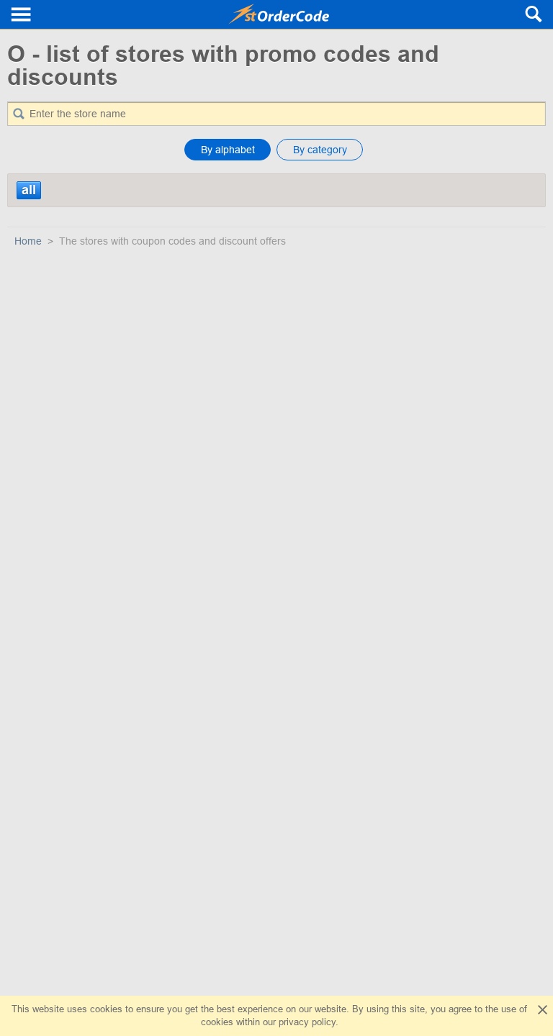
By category (320, 149)
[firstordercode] (279, 14)
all (29, 190)
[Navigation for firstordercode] (21, 14)
